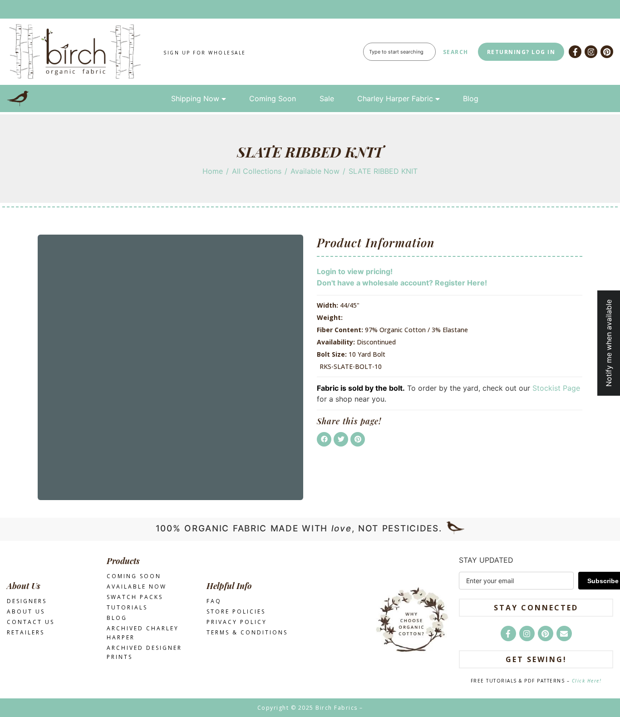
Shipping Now (195, 98)
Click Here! (587, 681)
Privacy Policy (237, 622)
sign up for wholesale (204, 52)
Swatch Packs (135, 597)
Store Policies (236, 611)
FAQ (214, 601)
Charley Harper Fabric (395, 98)
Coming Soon (272, 98)
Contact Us (30, 622)
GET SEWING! (536, 659)
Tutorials (127, 607)
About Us (26, 611)
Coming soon (134, 576)
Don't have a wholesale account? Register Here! (402, 282)
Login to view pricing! (355, 271)
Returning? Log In (521, 52)
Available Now (315, 171)
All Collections (256, 171)
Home (212, 171)
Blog (470, 98)
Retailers (25, 632)
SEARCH (455, 52)
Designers (27, 601)
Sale (327, 98)
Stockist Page (556, 388)
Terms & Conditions (247, 632)
